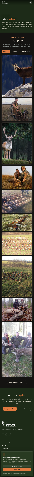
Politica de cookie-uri (7, 473)
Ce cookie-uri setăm (17, 466)
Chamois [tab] (16, 51)
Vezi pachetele (9, 409)
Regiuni (4, 445)
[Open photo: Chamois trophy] (17, 76)
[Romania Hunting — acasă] (5, 2)
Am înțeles (17, 469)
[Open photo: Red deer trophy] (17, 309)
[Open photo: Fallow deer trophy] (17, 109)
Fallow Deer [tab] (26, 51)
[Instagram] (6, 434)
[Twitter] (10, 434)
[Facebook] (3, 434)
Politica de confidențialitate (19, 473)
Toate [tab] (6, 51)
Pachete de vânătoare (8, 443)
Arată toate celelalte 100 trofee (17, 382)
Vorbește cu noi (24, 409)
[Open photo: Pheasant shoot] (17, 201)
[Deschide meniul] (30, 2)
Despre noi (5, 448)
